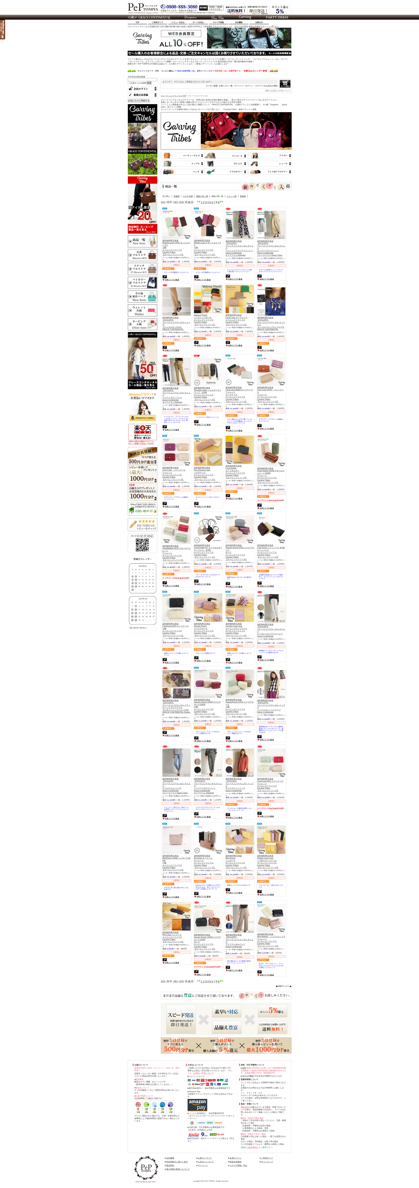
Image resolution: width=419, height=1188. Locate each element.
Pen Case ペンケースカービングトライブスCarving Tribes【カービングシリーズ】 (173, 937)
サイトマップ (267, 1162)
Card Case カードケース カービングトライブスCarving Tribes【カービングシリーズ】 (236, 320)
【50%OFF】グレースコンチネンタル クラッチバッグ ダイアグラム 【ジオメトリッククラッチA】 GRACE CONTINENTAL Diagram (176, 707)
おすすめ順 (188, 196)
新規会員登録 (235, 1162)
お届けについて (205, 1158)
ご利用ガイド (267, 1158)
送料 (244, 1068)
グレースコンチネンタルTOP (173, 96)
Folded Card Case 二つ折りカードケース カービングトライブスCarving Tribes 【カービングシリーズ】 (268, 862)
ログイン (249, 86)
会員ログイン (235, 1158)
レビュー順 (232, 196)
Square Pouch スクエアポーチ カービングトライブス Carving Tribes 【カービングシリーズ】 (205, 630)
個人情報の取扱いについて (178, 1169)
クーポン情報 (212, 86)
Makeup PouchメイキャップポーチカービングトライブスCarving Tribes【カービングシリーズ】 (205, 320)
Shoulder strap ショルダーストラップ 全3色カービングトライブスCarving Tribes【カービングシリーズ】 (207, 394)
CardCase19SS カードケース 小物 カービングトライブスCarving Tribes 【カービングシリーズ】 (175, 630)
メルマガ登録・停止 (238, 1165)
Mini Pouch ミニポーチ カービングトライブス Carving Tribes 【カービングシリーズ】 (236, 862)
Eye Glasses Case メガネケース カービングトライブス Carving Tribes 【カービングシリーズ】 (205, 474)
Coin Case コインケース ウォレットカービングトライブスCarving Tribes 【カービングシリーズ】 (174, 474)
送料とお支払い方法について (278, 91)
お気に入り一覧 (226, 86)
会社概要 (170, 1158)
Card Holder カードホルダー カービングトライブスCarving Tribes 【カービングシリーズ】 (236, 472)
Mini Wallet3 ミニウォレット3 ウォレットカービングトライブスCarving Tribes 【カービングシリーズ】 (271, 940)
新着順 (177, 196)
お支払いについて (206, 1162)
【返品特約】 (252, 1147)
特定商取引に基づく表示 (177, 1162)
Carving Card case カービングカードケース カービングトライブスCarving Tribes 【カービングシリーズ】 (236, 630)
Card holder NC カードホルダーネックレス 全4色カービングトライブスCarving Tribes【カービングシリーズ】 (208, 551)
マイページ (239, 86)
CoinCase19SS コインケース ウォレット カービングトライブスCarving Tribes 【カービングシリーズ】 (270, 785)
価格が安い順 (202, 196)
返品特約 (245, 1107)
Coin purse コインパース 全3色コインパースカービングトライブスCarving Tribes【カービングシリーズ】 (271, 551)
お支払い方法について (203, 1073)
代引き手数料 (248, 1076)
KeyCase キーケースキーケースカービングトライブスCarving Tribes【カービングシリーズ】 (205, 862)
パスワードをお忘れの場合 (266, 86)
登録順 (243, 196)
